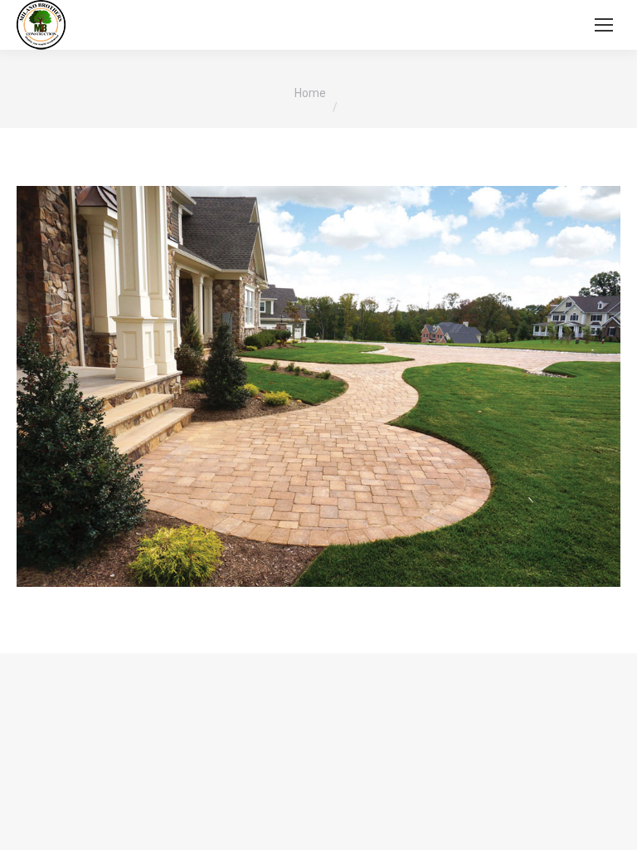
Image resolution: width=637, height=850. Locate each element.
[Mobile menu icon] (603, 25)
